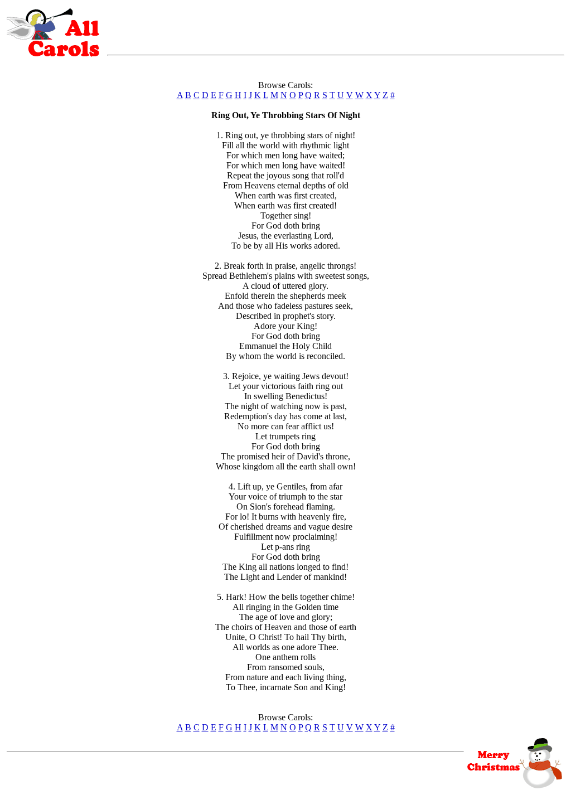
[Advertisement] (336, 25)
